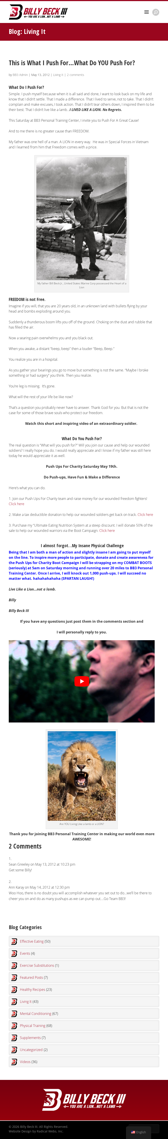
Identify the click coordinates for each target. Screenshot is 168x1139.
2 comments (75, 75)
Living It (58, 75)
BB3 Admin (20, 75)
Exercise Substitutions (39, 965)
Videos (28, 1061)
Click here (16, 503)
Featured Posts (34, 977)
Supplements (33, 1037)
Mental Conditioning (39, 1013)
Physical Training (36, 1025)
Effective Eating (35, 941)
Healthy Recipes (36, 989)
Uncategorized (33, 1049)
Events (27, 953)
